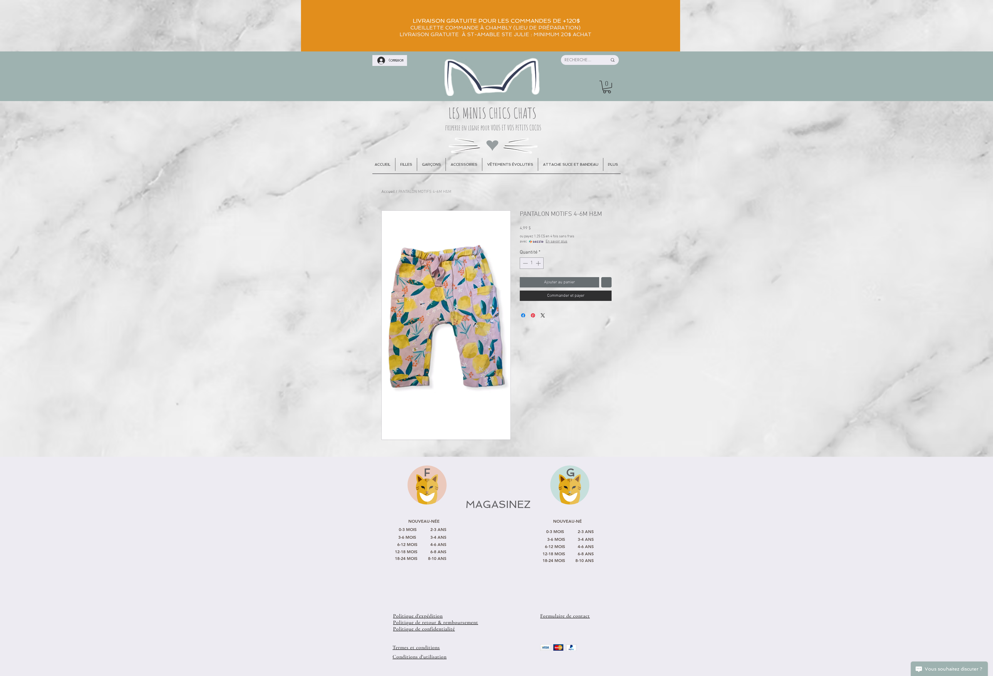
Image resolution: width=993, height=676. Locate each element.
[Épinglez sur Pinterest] (533, 315)
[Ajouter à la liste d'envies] (606, 282)
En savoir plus (556, 241)
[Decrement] (525, 263)
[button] (606, 87)
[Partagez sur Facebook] (523, 315)
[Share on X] (543, 315)
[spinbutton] (532, 263)
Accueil (388, 191)
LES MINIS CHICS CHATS (492, 113)
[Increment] (539, 263)
